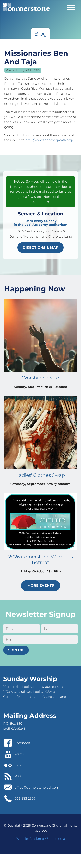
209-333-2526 (25, 798)
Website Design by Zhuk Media (40, 839)
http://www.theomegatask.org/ (49, 140)
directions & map (40, 247)
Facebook (22, 743)
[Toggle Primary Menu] (71, 7)
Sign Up (15, 650)
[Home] (26, 7)
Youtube (21, 754)
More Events (40, 585)
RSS (18, 776)
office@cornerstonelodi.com (37, 787)
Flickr (19, 765)
